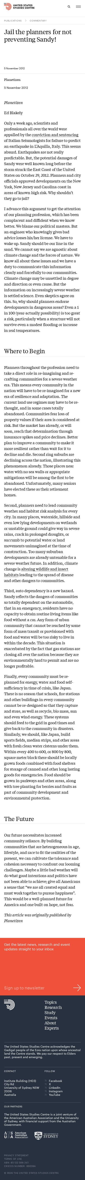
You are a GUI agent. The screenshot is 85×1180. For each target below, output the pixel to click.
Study (50, 1012)
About (50, 1022)
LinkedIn (54, 1087)
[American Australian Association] (16, 1135)
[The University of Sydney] (46, 1136)
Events (51, 1017)
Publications (13, 20)
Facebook (55, 1081)
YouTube (54, 1094)
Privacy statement (16, 1155)
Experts (52, 1028)
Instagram (56, 1091)
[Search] (69, 7)
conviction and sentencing (55, 134)
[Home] (6, 7)
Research (53, 1007)
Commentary (38, 20)
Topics (51, 1002)
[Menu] (78, 6)
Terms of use (13, 1158)
